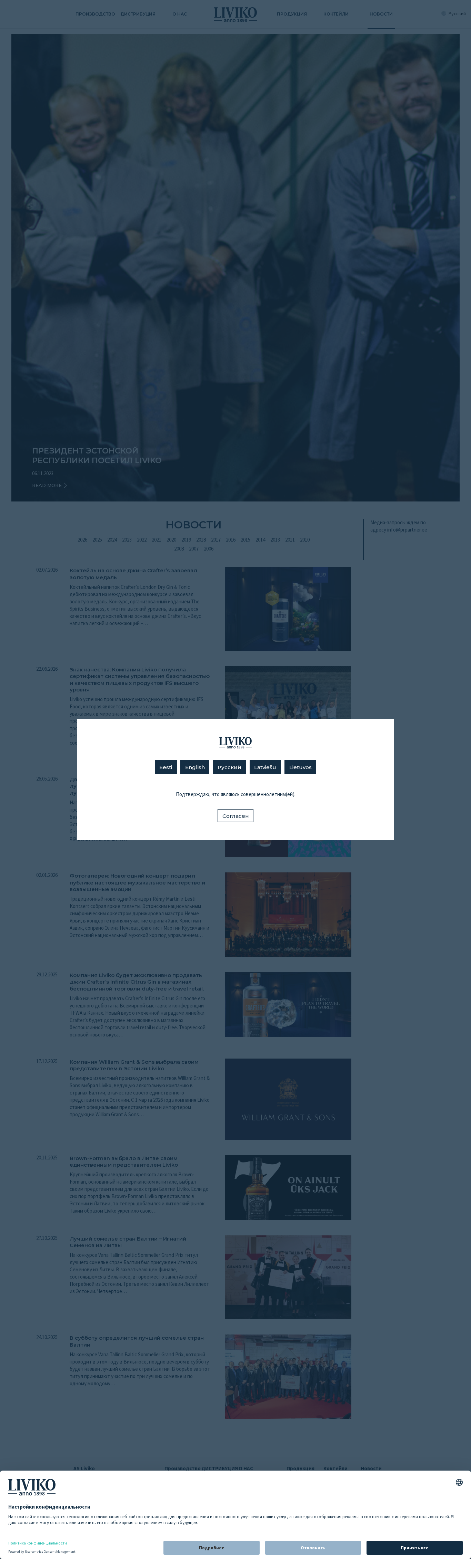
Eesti (165, 767)
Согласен (235, 816)
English (195, 767)
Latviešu (265, 767)
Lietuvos (300, 767)
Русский (229, 767)
